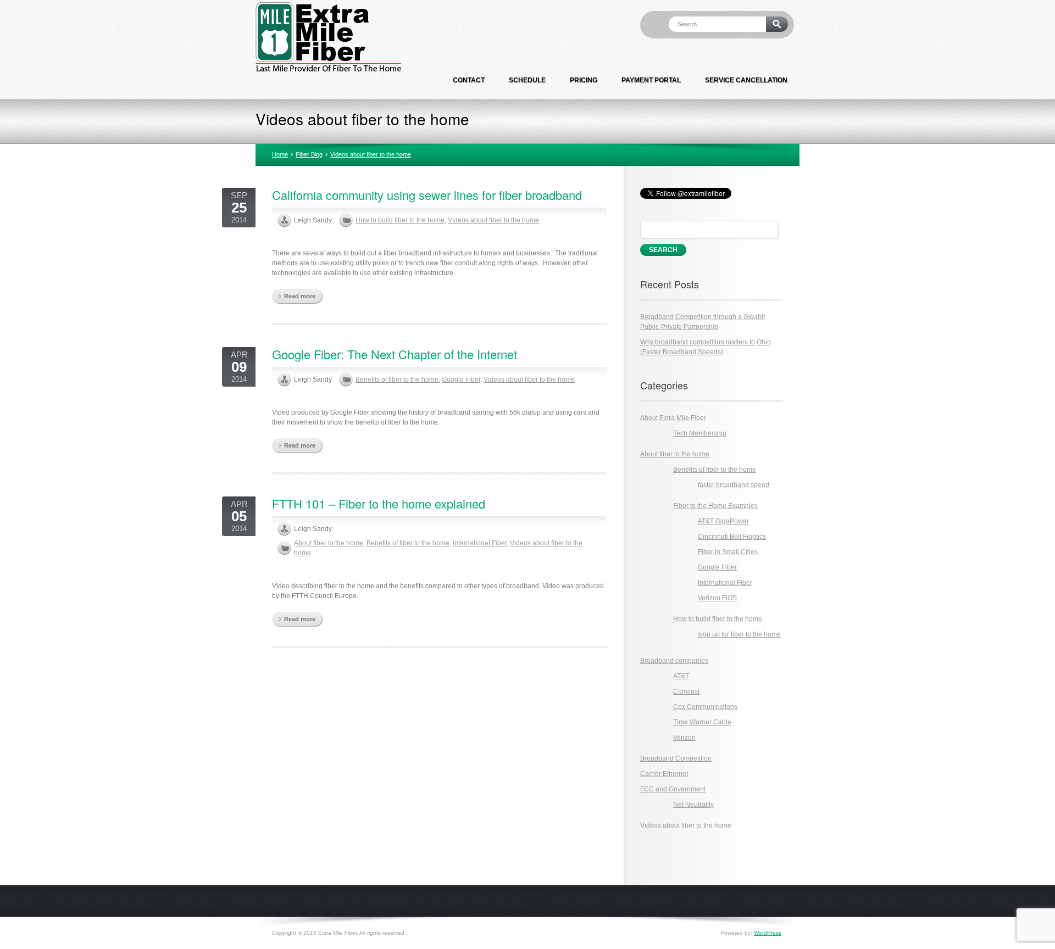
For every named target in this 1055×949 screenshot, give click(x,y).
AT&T (681, 676)
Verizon (684, 737)
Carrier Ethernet (664, 774)
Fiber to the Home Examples (715, 506)
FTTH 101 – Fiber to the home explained (378, 503)
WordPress (767, 933)
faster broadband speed (733, 485)
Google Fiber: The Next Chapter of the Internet (394, 353)
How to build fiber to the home (400, 220)
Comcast (686, 691)
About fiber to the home (328, 543)
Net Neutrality (693, 804)
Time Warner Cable (702, 722)
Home (280, 154)
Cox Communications (705, 707)
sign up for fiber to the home (739, 634)
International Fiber (480, 543)
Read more (299, 296)
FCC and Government (673, 789)
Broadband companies (674, 661)
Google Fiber (461, 379)
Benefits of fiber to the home (397, 379)
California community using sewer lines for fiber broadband (427, 194)
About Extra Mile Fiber (673, 418)
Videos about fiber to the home (370, 154)
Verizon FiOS (717, 598)
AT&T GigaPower (723, 521)
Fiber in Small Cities (728, 552)
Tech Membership (699, 433)
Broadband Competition (676, 758)
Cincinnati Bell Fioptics (732, 536)
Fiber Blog (309, 154)
